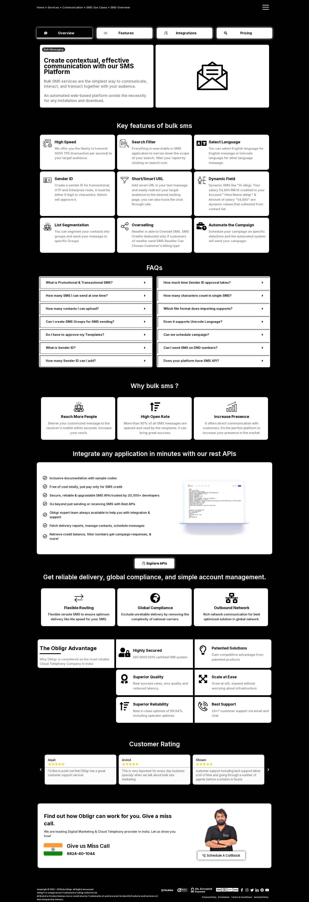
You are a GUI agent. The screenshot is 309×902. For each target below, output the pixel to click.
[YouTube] (267, 890)
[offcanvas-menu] (266, 7)
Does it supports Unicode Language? (193, 322)
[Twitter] (252, 890)
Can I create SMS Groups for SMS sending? (80, 322)
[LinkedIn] (257, 890)
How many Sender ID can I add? (71, 361)
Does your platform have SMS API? (191, 361)
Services (53, 7)
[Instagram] (247, 890)
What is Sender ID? (61, 348)
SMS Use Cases (96, 7)
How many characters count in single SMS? (198, 296)
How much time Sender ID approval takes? (197, 282)
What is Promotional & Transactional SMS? (79, 282)
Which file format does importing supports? (198, 309)
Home (40, 7)
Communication (72, 7)
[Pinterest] (262, 890)
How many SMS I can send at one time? (77, 296)
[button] (53, 49)
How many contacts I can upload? (72, 309)
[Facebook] (242, 890)
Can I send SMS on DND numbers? (191, 348)
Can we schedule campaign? (186, 335)
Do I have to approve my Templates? (75, 335)
